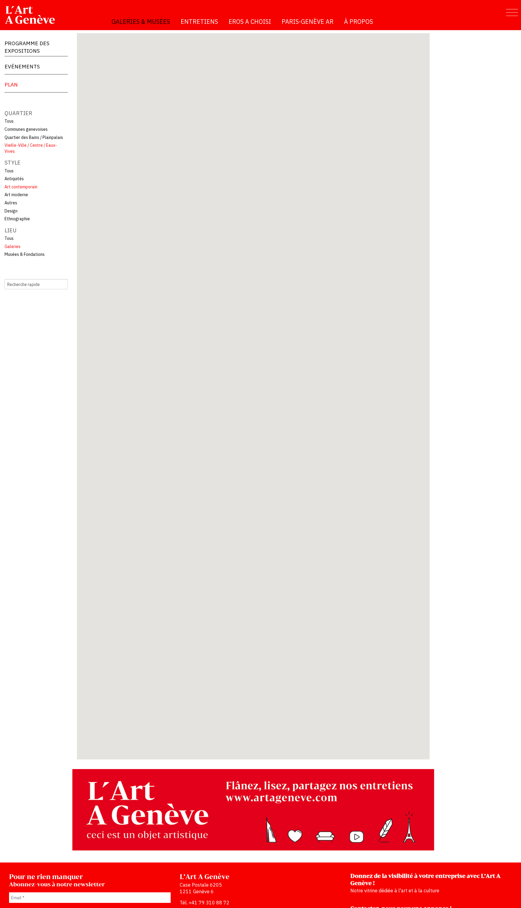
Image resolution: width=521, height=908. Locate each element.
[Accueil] (32, 14)
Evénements (22, 66)
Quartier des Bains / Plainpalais (34, 137)
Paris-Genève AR (307, 21)
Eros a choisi (250, 21)
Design (11, 211)
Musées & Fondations (25, 254)
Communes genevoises (26, 129)
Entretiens (199, 21)
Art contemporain (21, 187)
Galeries (13, 246)
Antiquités (14, 178)
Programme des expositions (27, 47)
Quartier (18, 113)
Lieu (11, 230)
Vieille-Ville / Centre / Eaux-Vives (31, 148)
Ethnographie (17, 219)
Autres (11, 203)
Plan (11, 84)
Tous (9, 121)
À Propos (358, 21)
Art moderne (16, 194)
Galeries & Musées (141, 21)
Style (13, 162)
